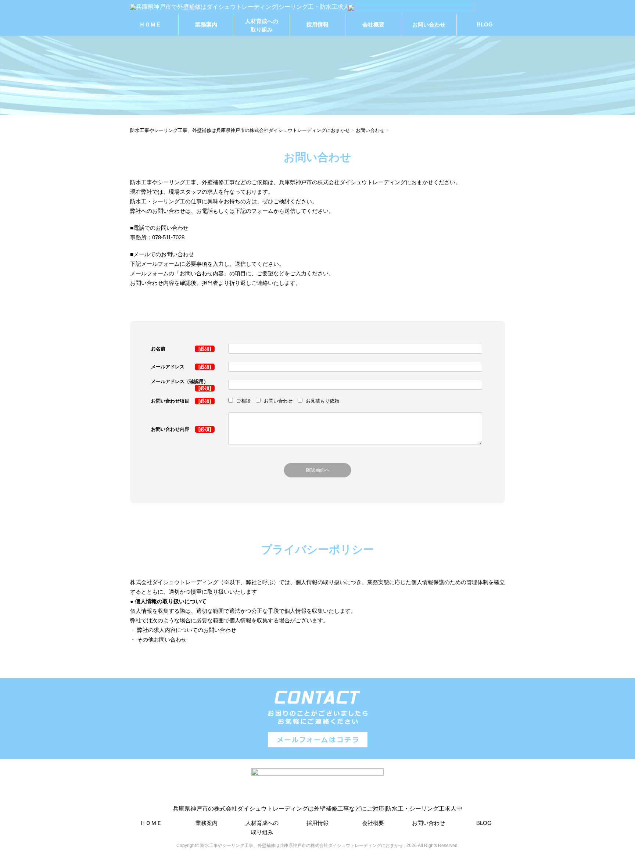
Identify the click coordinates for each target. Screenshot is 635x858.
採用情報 (317, 24)
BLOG (485, 24)
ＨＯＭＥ (150, 24)
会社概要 (373, 24)
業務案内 (206, 24)
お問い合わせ (428, 24)
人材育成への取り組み (261, 25)
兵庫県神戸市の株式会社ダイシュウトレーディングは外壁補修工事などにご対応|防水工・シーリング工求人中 (317, 808)
